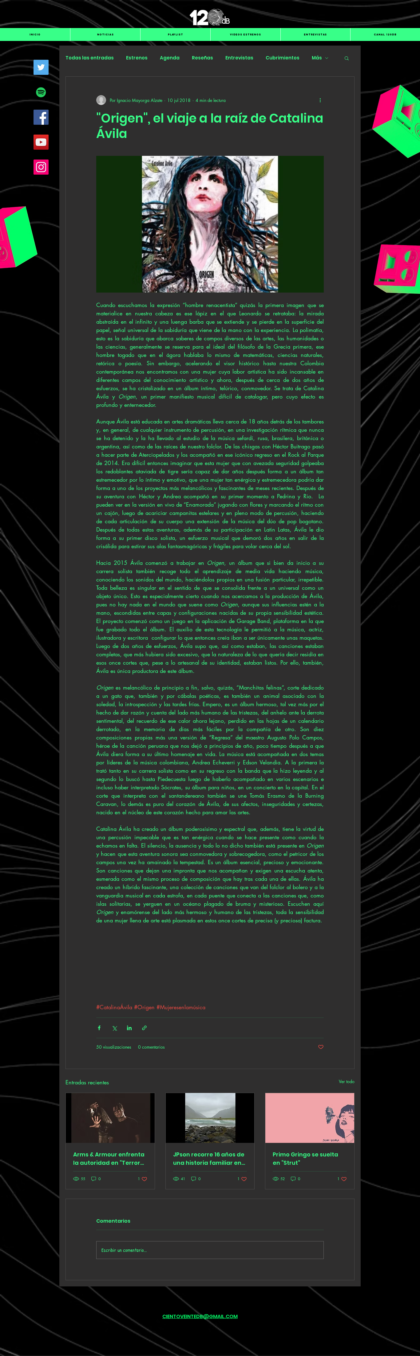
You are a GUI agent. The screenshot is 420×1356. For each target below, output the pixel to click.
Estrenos (137, 58)
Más (317, 58)
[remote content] (210, 992)
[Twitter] (41, 67)
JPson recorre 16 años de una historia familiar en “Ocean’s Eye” (208, 1215)
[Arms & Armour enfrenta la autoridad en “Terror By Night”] (110, 1174)
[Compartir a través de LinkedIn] (129, 1084)
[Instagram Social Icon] (41, 167)
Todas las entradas (89, 58)
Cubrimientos (282, 58)
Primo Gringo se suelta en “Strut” (305, 1215)
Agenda (170, 58)
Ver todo (347, 1138)
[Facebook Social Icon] (41, 117)
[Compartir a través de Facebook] (99, 1084)
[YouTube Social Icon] (41, 142)
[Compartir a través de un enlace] (144, 1084)
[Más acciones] (320, 100)
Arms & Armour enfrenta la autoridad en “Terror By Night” (109, 1215)
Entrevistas (239, 58)
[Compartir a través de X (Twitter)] (114, 1084)
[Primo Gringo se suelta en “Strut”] (309, 1174)
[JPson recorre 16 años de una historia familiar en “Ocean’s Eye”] (210, 1174)
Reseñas (202, 58)
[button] (347, 57)
